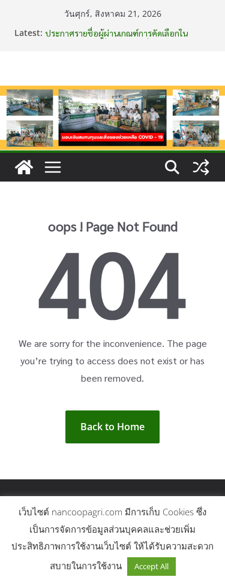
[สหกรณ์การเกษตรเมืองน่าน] (112, 94)
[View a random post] (201, 167)
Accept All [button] (151, 566)
